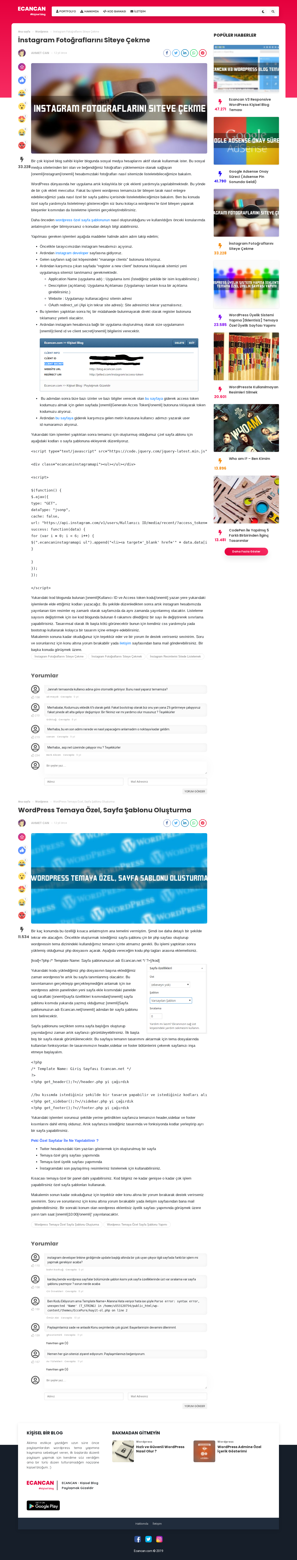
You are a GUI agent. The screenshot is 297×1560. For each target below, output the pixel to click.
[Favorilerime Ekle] (22, 67)
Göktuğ (51, 719)
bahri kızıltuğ (54, 1269)
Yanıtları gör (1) (57, 1343)
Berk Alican (53, 755)
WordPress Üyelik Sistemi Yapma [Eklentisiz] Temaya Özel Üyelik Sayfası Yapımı (253, 320)
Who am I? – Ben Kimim (249, 458)
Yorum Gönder (195, 791)
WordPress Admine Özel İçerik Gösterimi (239, 1449)
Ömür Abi (52, 1317)
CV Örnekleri (54, 1291)
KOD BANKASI (116, 11)
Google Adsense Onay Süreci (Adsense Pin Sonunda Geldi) (249, 176)
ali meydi (52, 696)
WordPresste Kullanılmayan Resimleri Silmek (253, 390)
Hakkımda (141, 1523)
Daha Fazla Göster (246, 551)
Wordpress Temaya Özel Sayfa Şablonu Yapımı (137, 1224)
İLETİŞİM (139, 11)
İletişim (157, 1523)
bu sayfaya (154, 399)
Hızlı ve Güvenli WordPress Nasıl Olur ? (160, 1449)
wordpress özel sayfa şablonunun (82, 220)
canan (50, 736)
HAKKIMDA (91, 11)
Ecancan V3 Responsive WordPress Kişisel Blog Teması (250, 104)
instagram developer (71, 253)
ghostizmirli (54, 1335)
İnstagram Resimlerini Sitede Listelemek (175, 656)
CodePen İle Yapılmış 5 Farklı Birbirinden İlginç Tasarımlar (249, 535)
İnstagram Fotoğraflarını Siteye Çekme (59, 656)
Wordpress (144, 1442)
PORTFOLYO (67, 11)
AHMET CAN (40, 53)
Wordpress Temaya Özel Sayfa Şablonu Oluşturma (67, 1224)
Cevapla (66, 696)
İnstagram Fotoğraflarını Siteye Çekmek (117, 656)
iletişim (125, 643)
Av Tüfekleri (54, 1361)
